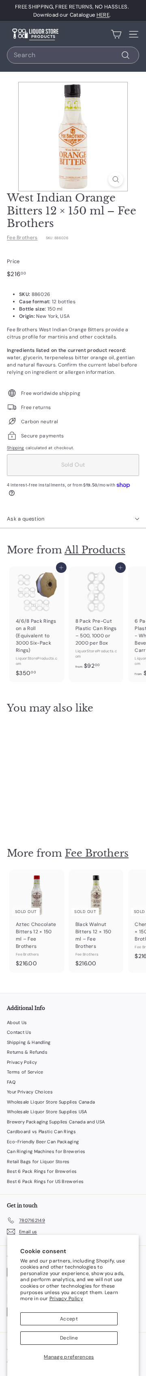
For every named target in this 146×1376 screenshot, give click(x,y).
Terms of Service (25, 1072)
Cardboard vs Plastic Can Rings (41, 1131)
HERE (103, 14)
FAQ (11, 1082)
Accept (69, 1319)
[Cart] (116, 34)
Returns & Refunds (27, 1052)
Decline (69, 1338)
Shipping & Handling (29, 1042)
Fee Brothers (22, 237)
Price (13, 261)
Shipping (15, 447)
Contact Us (19, 1032)
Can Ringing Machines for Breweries (46, 1151)
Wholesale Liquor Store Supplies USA (47, 1112)
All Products (94, 550)
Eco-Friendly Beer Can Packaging (43, 1142)
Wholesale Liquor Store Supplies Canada (51, 1102)
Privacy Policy (66, 1298)
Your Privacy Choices (30, 1092)
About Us (17, 1022)
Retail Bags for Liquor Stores (38, 1161)
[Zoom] (115, 179)
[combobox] (73, 55)
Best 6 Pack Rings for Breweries (42, 1171)
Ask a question (26, 518)
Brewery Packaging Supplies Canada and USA (56, 1122)
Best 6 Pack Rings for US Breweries (45, 1181)
